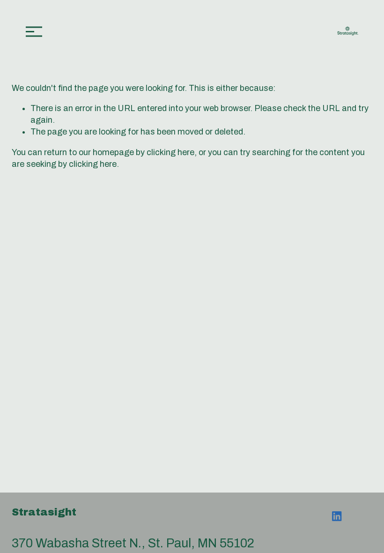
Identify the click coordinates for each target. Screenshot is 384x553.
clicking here (170, 152)
